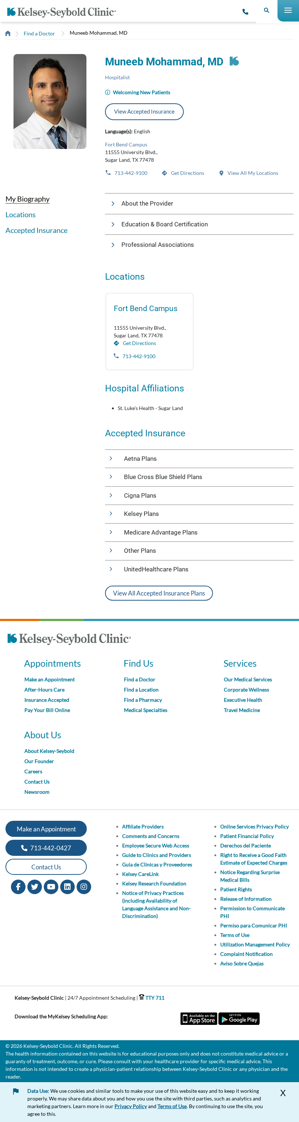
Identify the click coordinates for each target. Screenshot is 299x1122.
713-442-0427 (50, 848)
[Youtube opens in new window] (51, 886)
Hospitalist (117, 77)
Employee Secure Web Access (155, 845)
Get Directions (187, 173)
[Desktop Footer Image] (69, 640)
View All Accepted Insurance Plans (159, 593)
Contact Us (37, 781)
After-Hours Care (44, 689)
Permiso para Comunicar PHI (253, 925)
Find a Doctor (39, 33)
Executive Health (243, 700)
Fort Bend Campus (126, 144)
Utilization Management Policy (255, 944)
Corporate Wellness (246, 689)
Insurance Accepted (46, 700)
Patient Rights (236, 889)
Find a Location (141, 689)
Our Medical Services (248, 679)
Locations (20, 214)
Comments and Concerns (150, 836)
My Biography (27, 198)
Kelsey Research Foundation (154, 883)
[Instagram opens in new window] (84, 886)
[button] (199, 203)
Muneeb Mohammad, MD (99, 33)
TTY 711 (154, 998)
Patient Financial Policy (247, 836)
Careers (33, 771)
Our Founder (39, 761)
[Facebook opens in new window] (18, 886)
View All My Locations (252, 173)
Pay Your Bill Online (47, 710)
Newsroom (37, 792)
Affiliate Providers (143, 826)
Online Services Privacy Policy (254, 826)
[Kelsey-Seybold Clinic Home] (64, 12)
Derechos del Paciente (245, 845)
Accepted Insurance (36, 230)
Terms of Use (234, 935)
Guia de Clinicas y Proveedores (157, 864)
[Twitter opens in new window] (35, 886)
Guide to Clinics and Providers (156, 855)
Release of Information (246, 899)
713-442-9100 (130, 173)
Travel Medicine (242, 710)
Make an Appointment (49, 679)
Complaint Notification (246, 954)
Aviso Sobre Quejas (242, 963)
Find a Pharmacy (143, 700)
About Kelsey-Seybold (49, 751)
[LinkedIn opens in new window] (67, 886)
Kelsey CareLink (140, 874)
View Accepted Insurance (144, 111)
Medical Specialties (145, 710)
